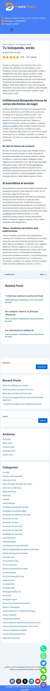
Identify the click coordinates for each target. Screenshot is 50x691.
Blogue (11, 44)
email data (7, 495)
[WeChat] (43, 670)
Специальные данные (11, 619)
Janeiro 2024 (8, 455)
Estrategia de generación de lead (15, 507)
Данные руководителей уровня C (16, 603)
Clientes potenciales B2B (12, 476)
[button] (12, 30)
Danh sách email (9, 480)
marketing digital (9, 542)
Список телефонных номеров (15, 630)
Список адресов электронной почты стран (20, 626)
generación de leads (10, 522)
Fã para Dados (24, 687)
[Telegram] (43, 663)
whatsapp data (8, 588)
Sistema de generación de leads (15, 569)
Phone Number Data (10, 561)
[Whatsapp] (43, 656)
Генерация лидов (10, 599)
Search (5, 416)
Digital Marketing (9, 492)
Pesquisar (6, 363)
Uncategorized (8, 584)
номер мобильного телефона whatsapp (19, 611)
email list (6, 499)
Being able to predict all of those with (17, 393)
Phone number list (10, 565)
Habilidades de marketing (13, 534)
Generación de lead (10, 519)
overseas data (8, 557)
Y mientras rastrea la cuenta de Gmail (24, 296)
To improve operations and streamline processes (22, 404)
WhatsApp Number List (12, 592)
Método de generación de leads (15, 553)
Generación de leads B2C (13, 530)
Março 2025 (7, 443)
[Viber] (43, 685)
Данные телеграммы (11, 607)
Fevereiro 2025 (8, 447)
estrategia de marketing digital (14, 511)
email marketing (9, 503)
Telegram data (8, 580)
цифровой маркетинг (11, 638)
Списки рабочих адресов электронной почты (21, 623)
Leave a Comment (11, 300)
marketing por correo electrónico (31, 300)
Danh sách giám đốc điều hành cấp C (17, 484)
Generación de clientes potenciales (16, 515)
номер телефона (9, 615)
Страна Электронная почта (14, 634)
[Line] (43, 677)
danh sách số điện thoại (12, 488)
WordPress (7, 596)
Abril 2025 (7, 439)
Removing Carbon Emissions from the (18, 390)
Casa (5, 44)
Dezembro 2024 (9, 451)
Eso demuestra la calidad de (19, 330)
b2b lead (6, 472)
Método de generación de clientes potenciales (21, 549)
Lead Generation (9, 538)
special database (9, 572)
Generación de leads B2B (12, 526)
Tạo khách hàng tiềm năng (13, 576)
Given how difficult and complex (15, 386)
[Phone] (43, 648)
